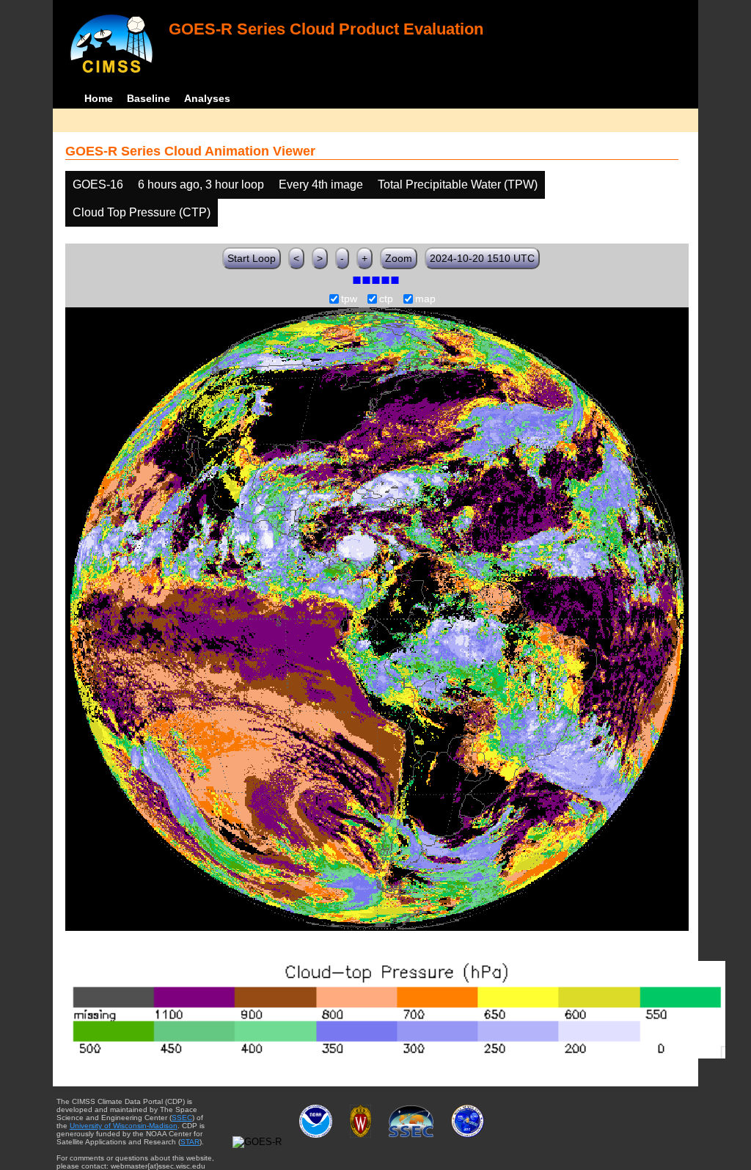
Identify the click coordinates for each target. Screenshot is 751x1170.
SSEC (182, 1118)
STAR (189, 1142)
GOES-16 (98, 184)
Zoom (398, 258)
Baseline (148, 98)
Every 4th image (321, 184)
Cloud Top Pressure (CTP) (141, 212)
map (425, 299)
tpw (349, 299)
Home (98, 98)
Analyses (207, 98)
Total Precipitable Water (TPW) (458, 184)
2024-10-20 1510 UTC (482, 258)
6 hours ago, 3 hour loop (201, 184)
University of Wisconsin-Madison (123, 1126)
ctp (386, 299)
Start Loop (251, 258)
